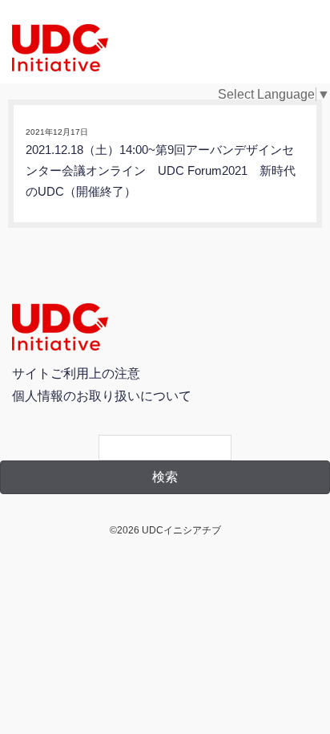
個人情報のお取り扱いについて (101, 396)
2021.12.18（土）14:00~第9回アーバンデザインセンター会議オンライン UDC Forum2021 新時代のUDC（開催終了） (161, 171)
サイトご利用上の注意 (76, 373)
